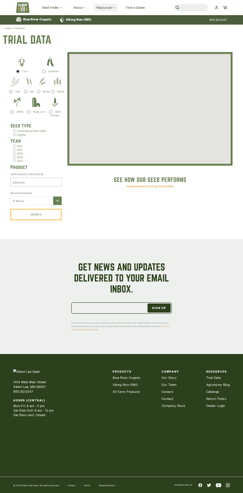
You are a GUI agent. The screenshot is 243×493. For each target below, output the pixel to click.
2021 (20, 146)
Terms (87, 485)
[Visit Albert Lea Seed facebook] (200, 485)
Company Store (173, 406)
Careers (167, 392)
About (77, 7)
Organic (21, 135)
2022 (20, 149)
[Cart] (225, 7)
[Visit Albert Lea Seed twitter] (209, 485)
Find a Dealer (135, 7)
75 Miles (18, 201)
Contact (167, 399)
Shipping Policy (107, 485)
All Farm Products (126, 392)
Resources (104, 7)
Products (122, 371)
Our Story (169, 378)
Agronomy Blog (218, 385)
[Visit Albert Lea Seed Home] (22, 7)
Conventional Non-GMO (31, 131)
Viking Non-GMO (78, 19)
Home (8, 28)
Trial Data (213, 378)
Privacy (71, 485)
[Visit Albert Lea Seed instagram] (228, 485)
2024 (20, 157)
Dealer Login (215, 406)
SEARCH (36, 214)
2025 (20, 161)
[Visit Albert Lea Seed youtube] (218, 485)
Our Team (169, 385)
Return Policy (216, 399)
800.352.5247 (218, 19)
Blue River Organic (37, 19)
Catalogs (212, 392)
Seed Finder (50, 7)
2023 (20, 153)
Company (170, 371)
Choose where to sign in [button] (216, 7)
